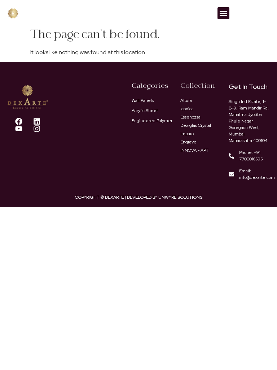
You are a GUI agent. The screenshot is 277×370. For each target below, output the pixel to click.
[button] (223, 13)
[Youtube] (18, 128)
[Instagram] (36, 128)
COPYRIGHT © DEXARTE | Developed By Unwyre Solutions (138, 197)
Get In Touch (248, 86)
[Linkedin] (36, 121)
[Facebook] (18, 121)
